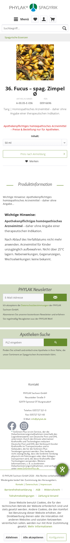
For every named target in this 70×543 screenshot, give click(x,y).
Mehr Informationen (40, 526)
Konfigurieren (56, 537)
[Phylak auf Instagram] (24, 426)
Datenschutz (31, 484)
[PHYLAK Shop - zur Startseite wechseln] (35, 8)
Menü (24, 19)
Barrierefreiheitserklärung (18, 489)
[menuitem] (21, 19)
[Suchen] (64, 28)
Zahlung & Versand (48, 495)
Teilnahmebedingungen (21, 495)
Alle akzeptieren (33, 537)
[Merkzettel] (35, 19)
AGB (38, 489)
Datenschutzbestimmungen (35, 305)
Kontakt (19, 484)
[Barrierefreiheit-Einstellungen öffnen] (62, 469)
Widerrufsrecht (52, 489)
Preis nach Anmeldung (32, 154)
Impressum (46, 484)
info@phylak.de (38, 418)
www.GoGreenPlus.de (28, 468)
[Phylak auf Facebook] (12, 426)
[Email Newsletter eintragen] (55, 297)
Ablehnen (12, 537)
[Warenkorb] (52, 19)
